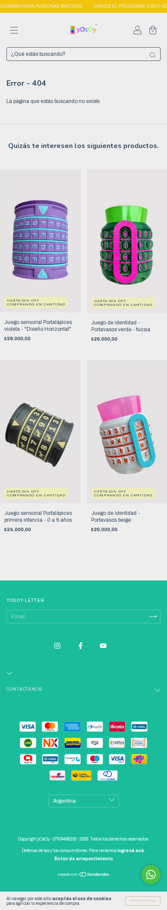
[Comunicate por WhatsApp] (151, 874)
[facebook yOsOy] (81, 646)
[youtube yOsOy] (103, 646)
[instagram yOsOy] (58, 646)
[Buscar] (152, 55)
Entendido (143, 901)
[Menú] (14, 31)
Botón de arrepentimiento (83, 858)
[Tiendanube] (83, 876)
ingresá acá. (131, 850)
